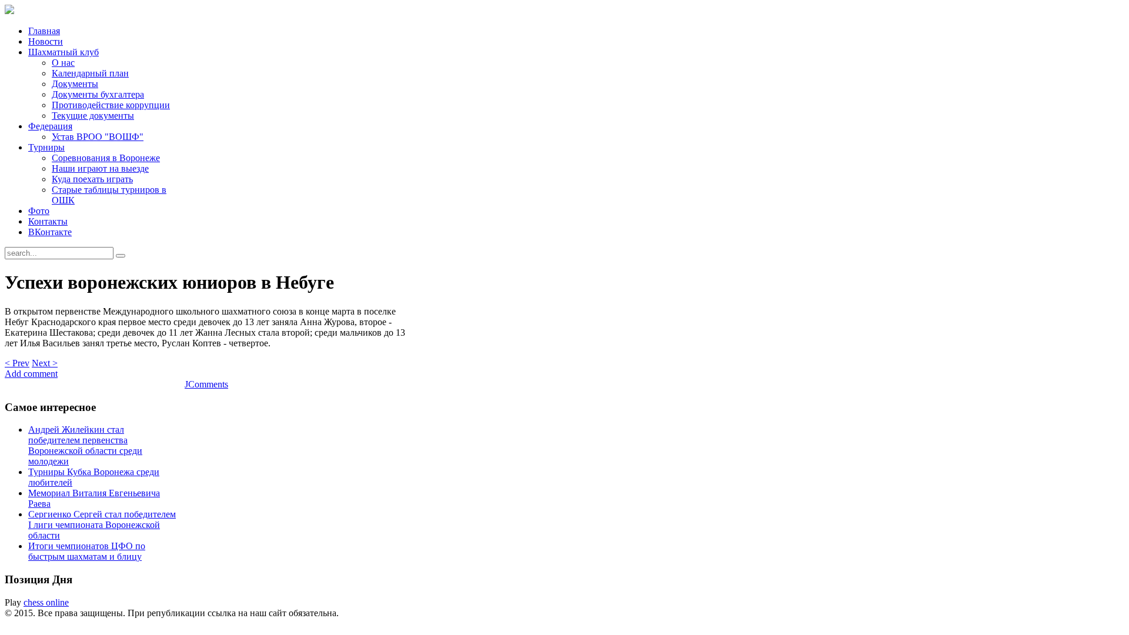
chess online (46, 602)
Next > (45, 363)
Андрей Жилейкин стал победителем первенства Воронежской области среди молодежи (85, 445)
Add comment (31, 374)
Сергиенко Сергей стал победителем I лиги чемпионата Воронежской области (102, 524)
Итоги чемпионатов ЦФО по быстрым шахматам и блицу (86, 551)
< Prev (17, 363)
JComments (206, 384)
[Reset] (120, 256)
